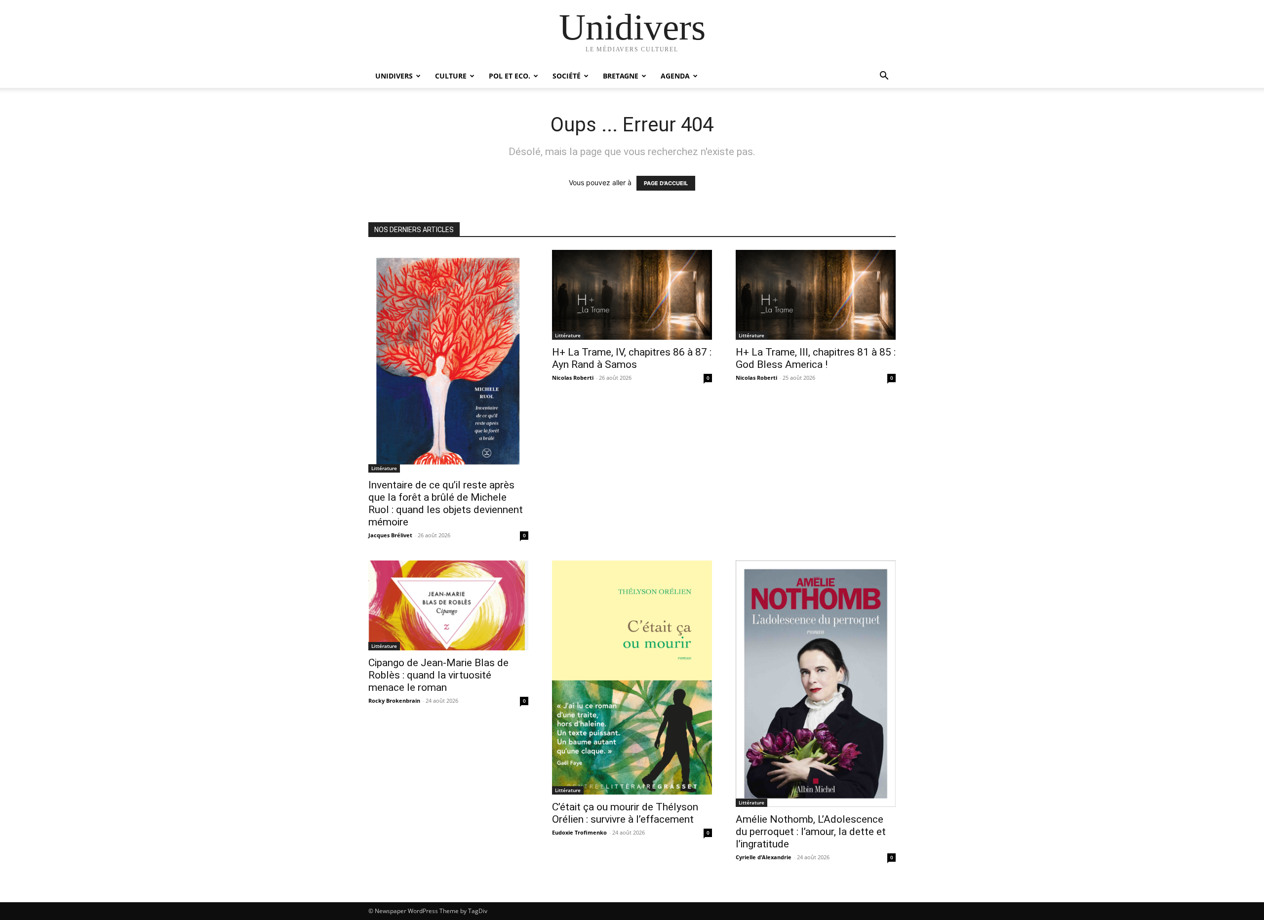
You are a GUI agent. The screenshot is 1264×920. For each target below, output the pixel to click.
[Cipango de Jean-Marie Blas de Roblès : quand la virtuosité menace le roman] (448, 605)
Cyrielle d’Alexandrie (763, 857)
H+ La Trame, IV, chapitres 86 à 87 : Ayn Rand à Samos (631, 358)
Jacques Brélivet (390, 535)
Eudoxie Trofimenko (579, 832)
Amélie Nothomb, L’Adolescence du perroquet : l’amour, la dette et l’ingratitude (811, 831)
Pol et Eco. (509, 75)
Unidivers (394, 75)
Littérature (384, 468)
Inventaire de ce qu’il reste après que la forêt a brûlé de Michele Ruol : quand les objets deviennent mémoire (445, 503)
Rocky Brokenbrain (394, 700)
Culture (451, 75)
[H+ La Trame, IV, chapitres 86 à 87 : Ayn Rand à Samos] (632, 295)
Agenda (675, 75)
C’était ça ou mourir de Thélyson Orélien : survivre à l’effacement (625, 813)
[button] (884, 76)
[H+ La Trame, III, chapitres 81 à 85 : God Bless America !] (816, 295)
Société (567, 75)
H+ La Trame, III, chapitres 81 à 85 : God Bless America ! (816, 358)
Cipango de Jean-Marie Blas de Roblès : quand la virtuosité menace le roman (438, 675)
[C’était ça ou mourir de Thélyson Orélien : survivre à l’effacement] (632, 677)
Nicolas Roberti (572, 377)
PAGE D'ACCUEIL (666, 183)
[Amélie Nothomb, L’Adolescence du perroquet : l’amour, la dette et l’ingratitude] (816, 683)
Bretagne (620, 75)
